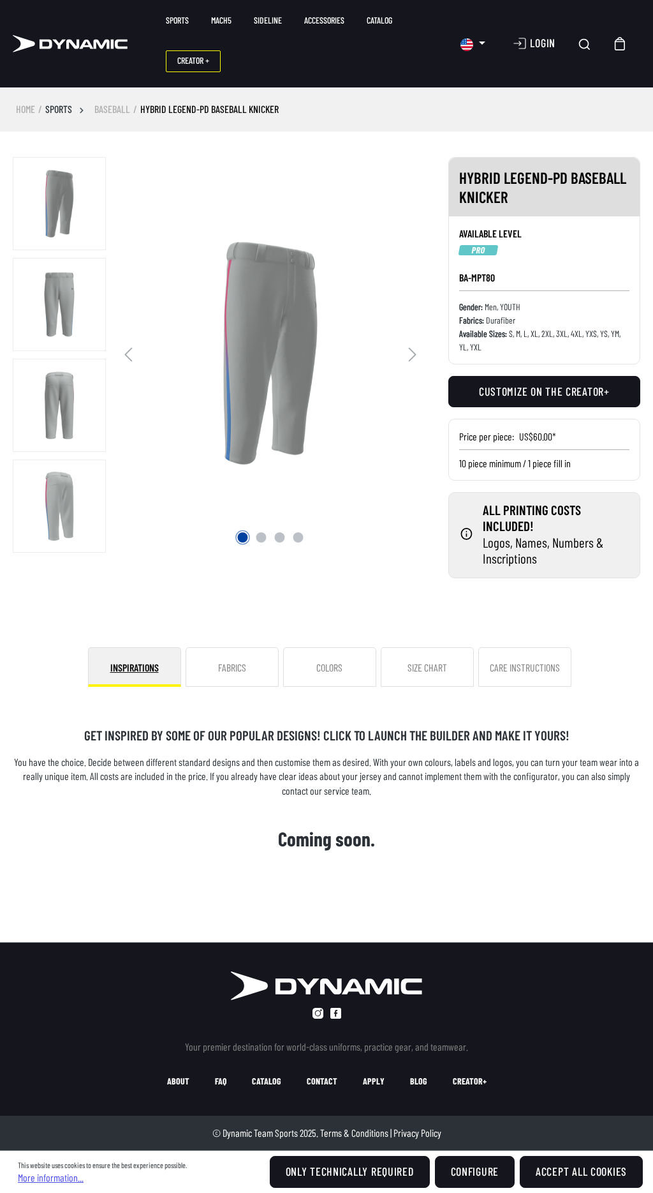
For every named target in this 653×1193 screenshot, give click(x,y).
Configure (475, 1171)
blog (418, 1081)
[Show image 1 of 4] (243, 537)
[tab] (134, 667)
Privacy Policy (417, 1133)
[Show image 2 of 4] (261, 537)
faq (220, 1081)
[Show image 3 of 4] (280, 537)
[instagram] (317, 1013)
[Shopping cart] (620, 43)
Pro (478, 250)
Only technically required (350, 1171)
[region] (218, 355)
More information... (51, 1177)
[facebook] (335, 1013)
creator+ (470, 1081)
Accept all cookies (581, 1171)
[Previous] (128, 352)
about (178, 1081)
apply (374, 1081)
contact (322, 1081)
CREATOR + (193, 60)
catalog (266, 1081)
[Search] (584, 43)
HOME (25, 109)
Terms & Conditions (354, 1133)
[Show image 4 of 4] (298, 537)
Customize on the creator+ (544, 391)
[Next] (412, 352)
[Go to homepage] (70, 43)
